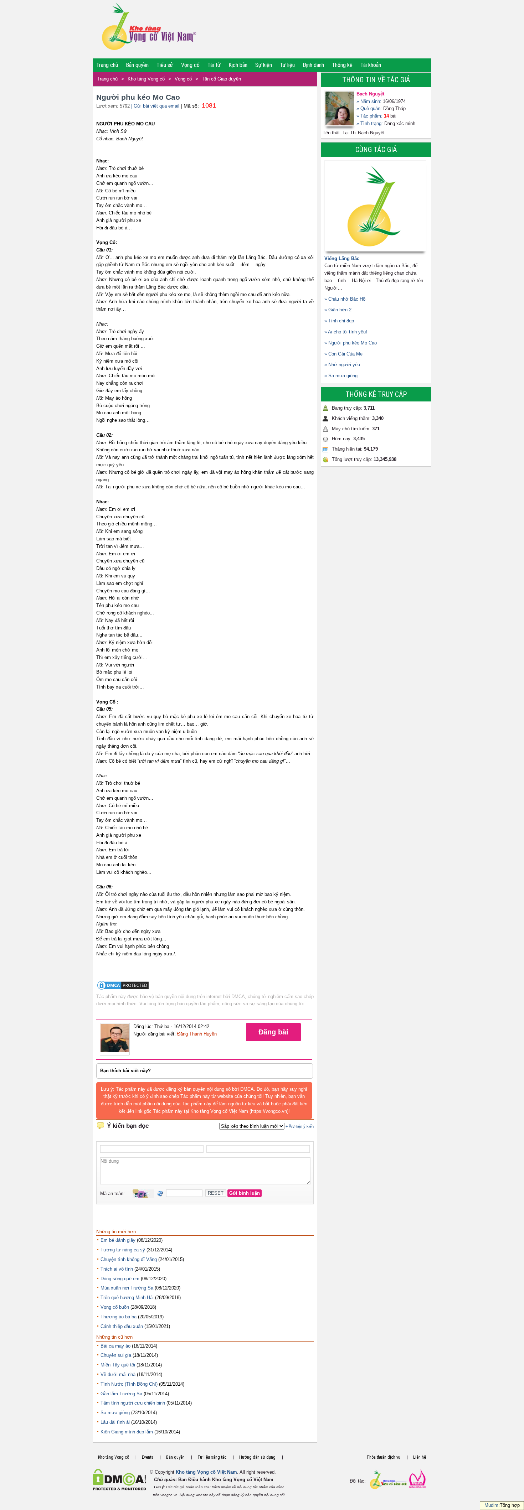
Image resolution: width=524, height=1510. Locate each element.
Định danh (313, 65)
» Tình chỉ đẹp (339, 320)
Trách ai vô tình (117, 1269)
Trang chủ (107, 65)
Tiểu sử (164, 65)
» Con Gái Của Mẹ (343, 354)
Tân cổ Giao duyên (221, 79)
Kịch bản (237, 65)
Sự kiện (263, 65)
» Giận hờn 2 (337, 309)
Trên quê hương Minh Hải (127, 1297)
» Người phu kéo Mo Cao (350, 343)
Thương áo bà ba (119, 1316)
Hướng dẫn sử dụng (257, 1457)
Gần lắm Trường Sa (121, 1393)
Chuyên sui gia (116, 1355)
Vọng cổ (190, 65)
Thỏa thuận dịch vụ (383, 1457)
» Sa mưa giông (341, 375)
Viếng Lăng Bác (341, 258)
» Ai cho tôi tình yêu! (345, 331)
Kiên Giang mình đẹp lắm (127, 1431)
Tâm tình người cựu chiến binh (133, 1403)
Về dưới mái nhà (118, 1374)
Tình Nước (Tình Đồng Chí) (129, 1384)
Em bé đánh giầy (118, 1240)
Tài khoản (370, 65)
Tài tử (214, 65)
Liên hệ (419, 1457)
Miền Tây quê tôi (118, 1365)
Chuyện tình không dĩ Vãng (129, 1259)
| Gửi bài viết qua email (155, 106)
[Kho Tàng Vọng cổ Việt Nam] (148, 29)
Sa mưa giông (115, 1412)
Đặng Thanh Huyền (197, 1034)
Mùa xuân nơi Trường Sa (127, 1288)
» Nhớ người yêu (342, 364)
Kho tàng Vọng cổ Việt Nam (206, 1472)
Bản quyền (137, 65)
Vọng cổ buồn (115, 1307)
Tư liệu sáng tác (211, 1457)
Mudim (491, 1505)
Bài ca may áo (115, 1346)
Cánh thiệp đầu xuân (122, 1326)
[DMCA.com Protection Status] (123, 989)
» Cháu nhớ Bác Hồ (344, 299)
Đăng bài (273, 1032)
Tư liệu (287, 65)
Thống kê (342, 65)
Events (147, 1457)
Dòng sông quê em (120, 1278)
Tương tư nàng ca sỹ (123, 1249)
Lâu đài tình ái (115, 1422)
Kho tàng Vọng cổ (146, 79)
